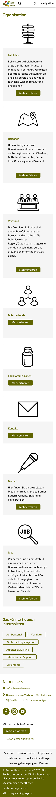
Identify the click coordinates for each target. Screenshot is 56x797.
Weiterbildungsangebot (20, 642)
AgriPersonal (14, 634)
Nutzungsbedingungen (17, 793)
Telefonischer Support (19, 657)
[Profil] (35, 3)
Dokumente (13, 664)
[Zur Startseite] (9, 4)
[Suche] (20, 3)
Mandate (36, 634)
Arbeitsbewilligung (17, 649)
